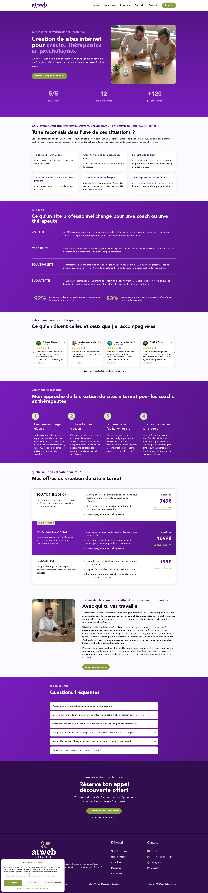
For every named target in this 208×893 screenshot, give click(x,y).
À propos (110, 5)
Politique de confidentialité (39, 888)
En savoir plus (160, 508)
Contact (153, 5)
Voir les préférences (52, 883)
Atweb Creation (112, 884)
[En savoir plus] (170, 507)
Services (124, 5)
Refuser (32, 883)
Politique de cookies (23, 888)
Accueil (97, 5)
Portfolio (139, 5)
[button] (61, 862)
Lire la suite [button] (40, 363)
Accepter (13, 883)
